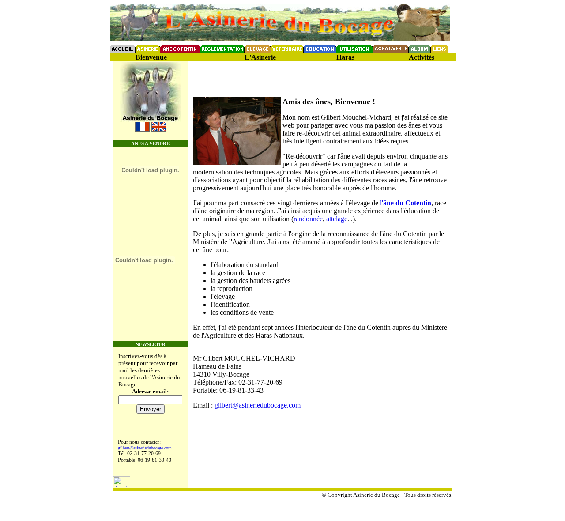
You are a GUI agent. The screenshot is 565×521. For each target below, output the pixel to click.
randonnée (308, 219)
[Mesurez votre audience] (121, 485)
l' (405, 203)
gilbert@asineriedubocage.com (145, 447)
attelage (336, 219)
